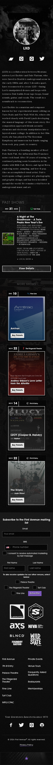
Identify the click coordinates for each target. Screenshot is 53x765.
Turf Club (41, 588)
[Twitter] (42, 58)
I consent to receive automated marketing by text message (27, 555)
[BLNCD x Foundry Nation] (17, 639)
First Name (12, 563)
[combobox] (8, 547)
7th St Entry (7, 666)
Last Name (38, 563)
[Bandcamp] (11, 58)
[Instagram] (21, 58)
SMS (25, 542)
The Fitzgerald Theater (19, 588)
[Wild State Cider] (36, 639)
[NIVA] (36, 626)
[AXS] (17, 626)
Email (25, 529)
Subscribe (35, 593)
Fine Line (20, 593)
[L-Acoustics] (17, 611)
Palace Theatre (27, 582)
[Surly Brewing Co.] (36, 611)
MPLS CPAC (8, 703)
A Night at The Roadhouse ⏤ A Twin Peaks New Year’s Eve (30, 220)
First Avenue (8, 659)
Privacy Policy (26, 745)
